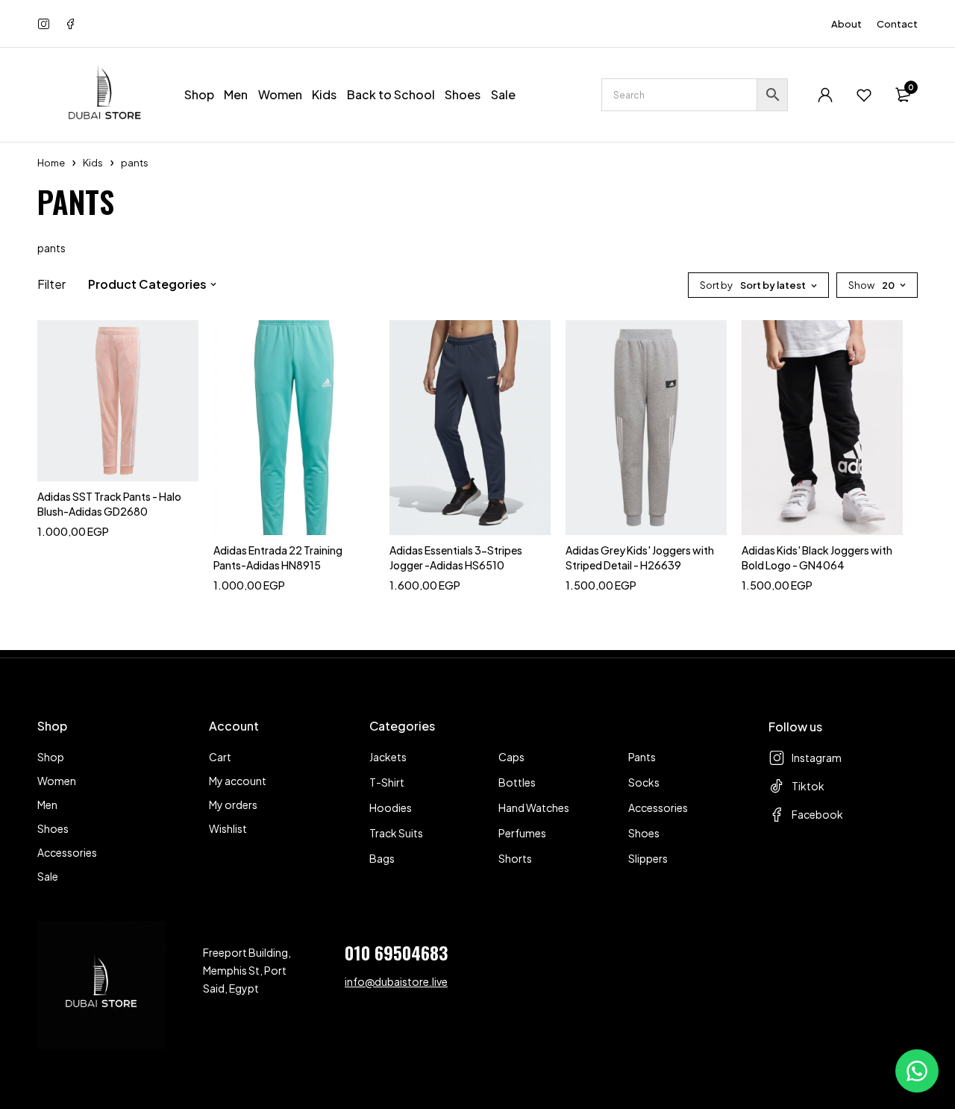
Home (51, 163)
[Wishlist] (864, 95)
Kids (93, 163)
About (846, 24)
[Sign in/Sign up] (825, 95)
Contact (897, 24)
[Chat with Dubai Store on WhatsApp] (917, 1071)
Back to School (391, 94)
